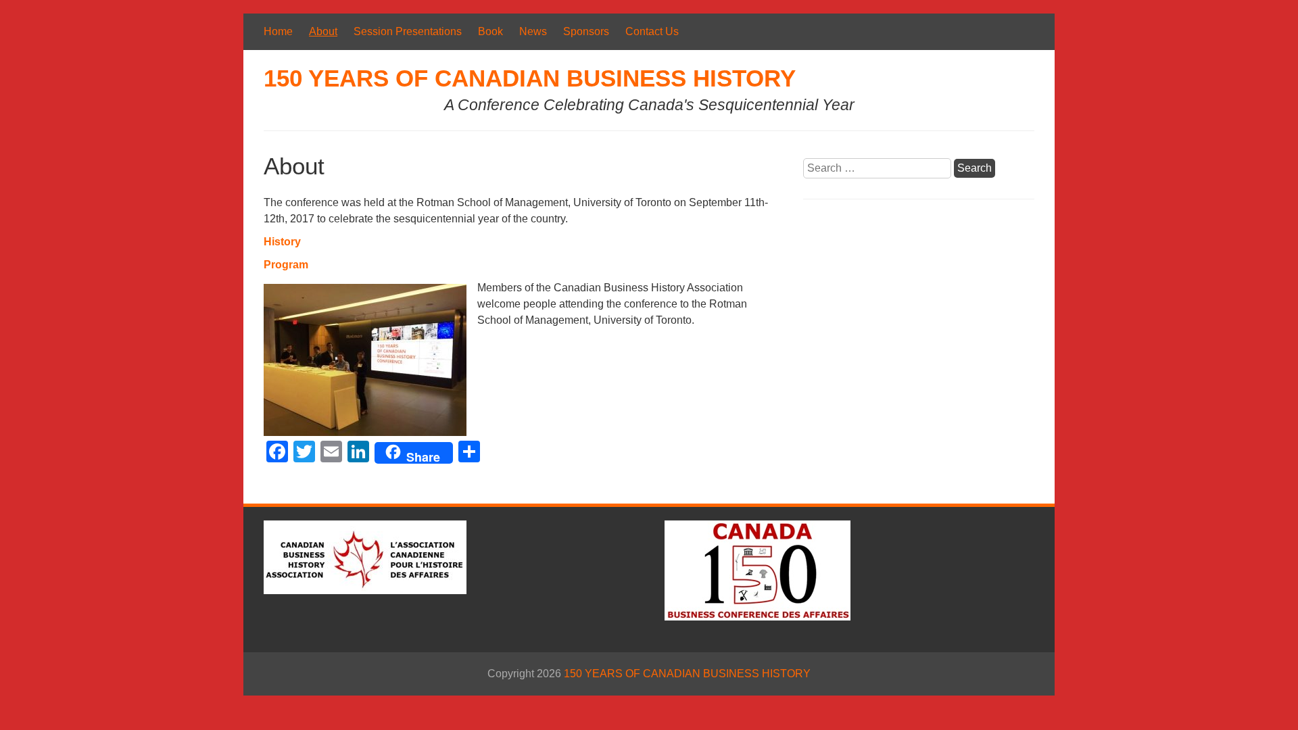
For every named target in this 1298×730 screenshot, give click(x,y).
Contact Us (652, 31)
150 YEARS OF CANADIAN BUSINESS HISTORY (530, 78)
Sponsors (586, 31)
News (533, 31)
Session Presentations (408, 31)
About (323, 31)
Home (278, 31)
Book (490, 31)
